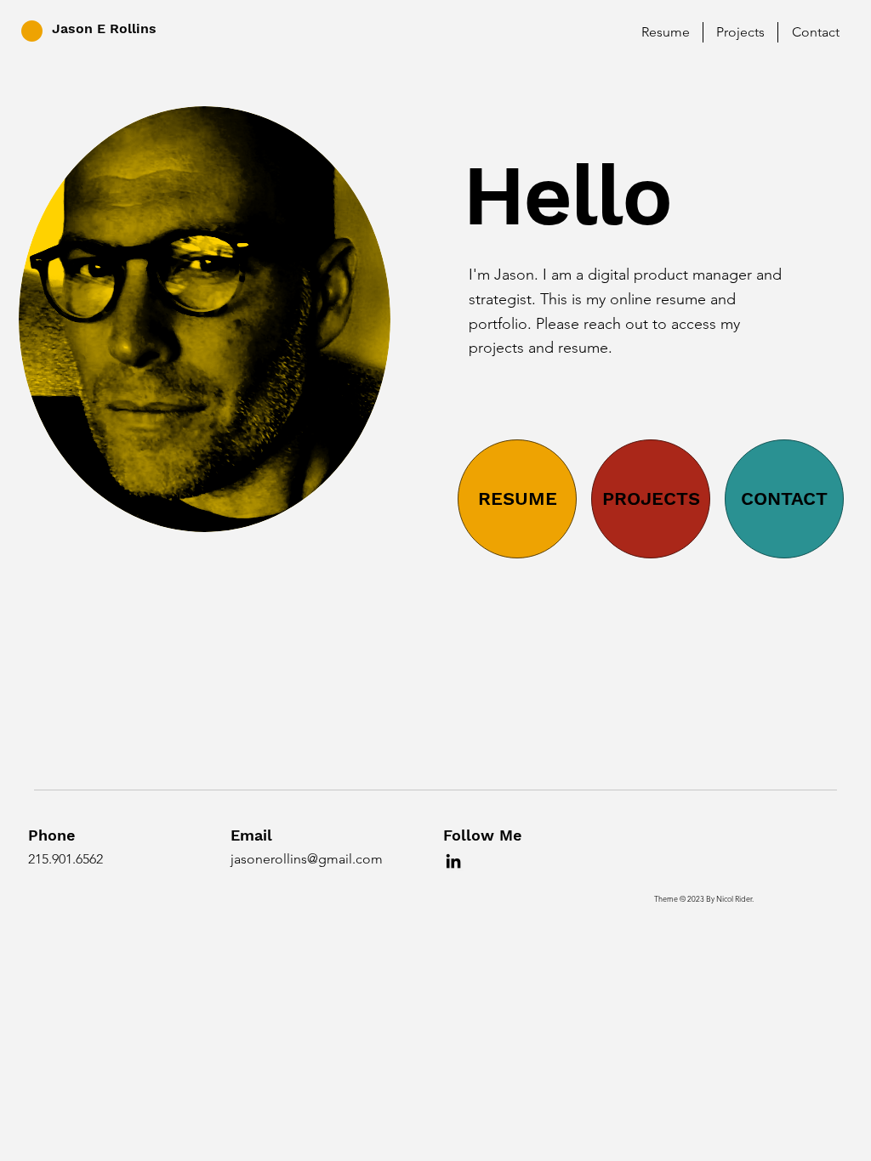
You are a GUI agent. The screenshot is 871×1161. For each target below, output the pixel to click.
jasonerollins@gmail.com (307, 859)
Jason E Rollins (104, 28)
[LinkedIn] (453, 861)
